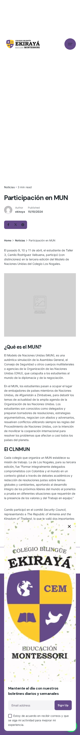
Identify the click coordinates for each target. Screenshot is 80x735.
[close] (69, 526)
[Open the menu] (70, 44)
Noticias (9, 187)
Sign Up (63, 705)
